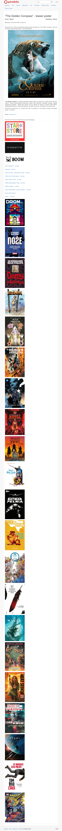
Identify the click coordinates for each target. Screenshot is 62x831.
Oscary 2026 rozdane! (10, 193)
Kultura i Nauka (8, 8)
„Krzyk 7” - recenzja (9, 196)
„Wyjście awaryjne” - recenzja (12, 186)
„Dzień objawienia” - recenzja (12, 166)
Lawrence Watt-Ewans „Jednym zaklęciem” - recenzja (18, 189)
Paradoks (53, 5)
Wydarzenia (25, 5)
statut (10, 829)
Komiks (18, 5)
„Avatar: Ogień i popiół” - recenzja (13, 179)
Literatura (7, 5)
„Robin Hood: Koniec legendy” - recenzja (14, 176)
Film (13, 5)
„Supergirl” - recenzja (10, 169)
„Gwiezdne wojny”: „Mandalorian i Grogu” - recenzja (17, 172)
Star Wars (37, 5)
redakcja (6, 829)
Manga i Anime (45, 5)
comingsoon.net (12, 114)
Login (57, 2)
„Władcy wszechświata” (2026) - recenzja (15, 183)
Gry (31, 5)
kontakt (20, 829)
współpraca (15, 829)
